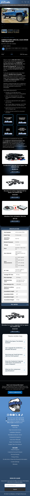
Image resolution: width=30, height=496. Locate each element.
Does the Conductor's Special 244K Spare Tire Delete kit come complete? (15, 363)
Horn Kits (15, 427)
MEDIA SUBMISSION (15, 392)
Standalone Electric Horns (15, 434)
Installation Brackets (15, 432)
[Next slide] (27, 27)
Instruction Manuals (15, 439)
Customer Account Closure (15, 452)
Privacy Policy (15, 457)
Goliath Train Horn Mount (15, 444)
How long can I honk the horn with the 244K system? (15, 355)
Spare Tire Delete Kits (15, 442)
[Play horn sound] (3, 49)
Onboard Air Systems (15, 437)
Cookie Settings (15, 461)
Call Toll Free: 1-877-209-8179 (16, 418)
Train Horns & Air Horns (15, 430)
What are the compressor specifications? (15, 370)
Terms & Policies (15, 454)
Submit (15, 489)
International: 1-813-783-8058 (15, 419)
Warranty (15, 464)
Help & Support (15, 449)
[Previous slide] (25, 27)
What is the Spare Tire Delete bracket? (15, 342)
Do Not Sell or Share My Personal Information (15, 459)
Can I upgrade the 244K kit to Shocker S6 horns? (15, 348)
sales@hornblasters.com (16, 422)
